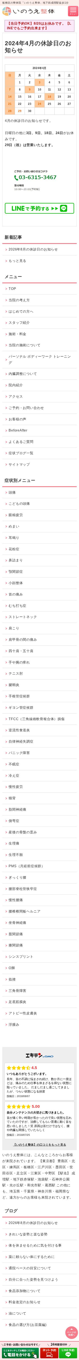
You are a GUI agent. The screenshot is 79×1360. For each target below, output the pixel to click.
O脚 (12, 968)
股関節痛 (16, 934)
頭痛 (12, 492)
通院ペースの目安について (30, 1268)
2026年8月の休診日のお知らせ (33, 249)
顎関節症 (16, 571)
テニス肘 (16, 673)
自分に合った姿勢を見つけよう (33, 1279)
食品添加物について (24, 1291)
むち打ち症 (17, 605)
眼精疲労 (16, 515)
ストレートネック (23, 617)
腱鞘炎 (14, 685)
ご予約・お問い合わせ (26, 408)
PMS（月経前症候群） (27, 866)
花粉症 (14, 549)
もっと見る (17, 260)
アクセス (16, 396)
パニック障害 (19, 753)
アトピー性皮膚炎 (23, 1013)
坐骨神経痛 (17, 922)
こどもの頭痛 (19, 503)
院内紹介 (16, 385)
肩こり (14, 628)
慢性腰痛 (16, 900)
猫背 (12, 798)
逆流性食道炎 (19, 730)
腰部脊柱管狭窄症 (23, 889)
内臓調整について (23, 374)
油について (17, 1313)
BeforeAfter (18, 430)
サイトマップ (19, 464)
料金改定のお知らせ (24, 1302)
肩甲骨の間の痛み (23, 639)
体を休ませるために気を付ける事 (35, 1245)
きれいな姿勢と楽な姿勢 (28, 1234)
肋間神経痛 (17, 809)
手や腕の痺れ (19, 662)
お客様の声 (17, 419)
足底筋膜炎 (17, 1002)
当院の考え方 (19, 300)
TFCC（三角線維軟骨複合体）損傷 (37, 719)
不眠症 (14, 764)
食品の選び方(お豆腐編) (28, 1325)
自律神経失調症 (21, 741)
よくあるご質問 (21, 442)
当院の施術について (24, 345)
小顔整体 (16, 583)
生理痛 (14, 843)
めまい (14, 526)
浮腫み (14, 1024)
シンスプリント (21, 956)
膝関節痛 (16, 945)
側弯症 (14, 821)
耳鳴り (14, 537)
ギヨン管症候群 (21, 707)
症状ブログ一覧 (21, 453)
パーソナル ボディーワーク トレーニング (40, 359)
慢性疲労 (16, 787)
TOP (12, 288)
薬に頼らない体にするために (32, 1257)
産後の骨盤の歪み (23, 832)
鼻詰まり (16, 560)
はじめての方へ (21, 311)
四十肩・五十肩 (21, 651)
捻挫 (12, 979)
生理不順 (16, 854)
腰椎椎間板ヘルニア (24, 911)
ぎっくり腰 (17, 877)
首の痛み (16, 594)
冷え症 (14, 775)
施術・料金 (17, 334)
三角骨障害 (17, 990)
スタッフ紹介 (19, 322)
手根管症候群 (19, 696)
